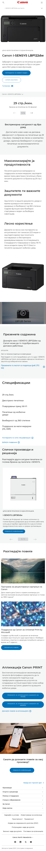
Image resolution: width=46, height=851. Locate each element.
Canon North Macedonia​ (22, 837)
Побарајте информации (14, 531)
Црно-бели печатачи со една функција (17, 50)
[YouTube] (31, 842)
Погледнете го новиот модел (16, 73)
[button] (14, 113)
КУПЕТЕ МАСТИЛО (11, 80)
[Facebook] (15, 842)
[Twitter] (26, 842)
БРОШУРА (4, 350)
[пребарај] (3, 2)
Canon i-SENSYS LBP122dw (11, 94)
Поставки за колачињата (33, 831)
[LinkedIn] (20, 842)
